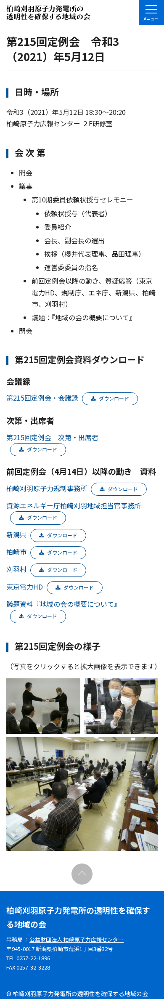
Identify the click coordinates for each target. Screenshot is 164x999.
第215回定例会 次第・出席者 (52, 437)
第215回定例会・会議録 (42, 398)
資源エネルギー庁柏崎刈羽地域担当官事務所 (73, 505)
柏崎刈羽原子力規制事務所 (46, 488)
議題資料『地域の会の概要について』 (63, 604)
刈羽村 (16, 569)
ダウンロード (114, 398)
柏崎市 (16, 552)
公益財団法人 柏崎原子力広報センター (76, 939)
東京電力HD (24, 587)
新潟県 (16, 534)
